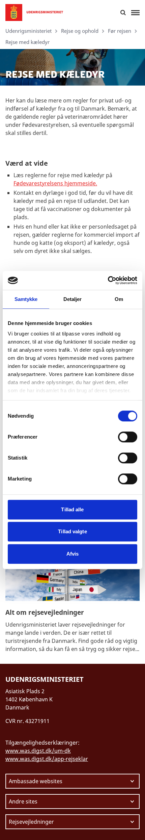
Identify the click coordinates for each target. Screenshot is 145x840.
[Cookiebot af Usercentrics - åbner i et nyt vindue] (107, 280)
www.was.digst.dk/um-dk (38, 750)
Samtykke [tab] (26, 299)
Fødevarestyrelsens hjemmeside (54, 183)
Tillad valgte (72, 531)
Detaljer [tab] (72, 299)
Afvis (72, 554)
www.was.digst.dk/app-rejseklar (46, 759)
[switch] (127, 436)
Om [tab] (119, 299)
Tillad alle (72, 509)
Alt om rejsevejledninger (44, 612)
